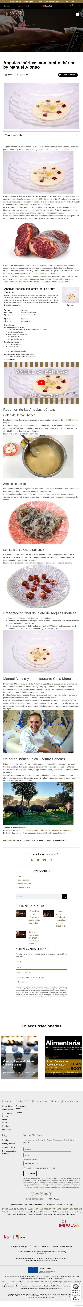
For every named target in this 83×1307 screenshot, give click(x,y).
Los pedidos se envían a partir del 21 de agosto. (41, 2)
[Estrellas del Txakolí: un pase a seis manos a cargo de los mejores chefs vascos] (63, 1056)
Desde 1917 (22, 1101)
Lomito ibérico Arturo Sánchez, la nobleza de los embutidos (47, 830)
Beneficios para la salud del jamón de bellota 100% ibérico (34, 938)
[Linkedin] (46, 1193)
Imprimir (71, 305)
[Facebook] (32, 1193)
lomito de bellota (36, 207)
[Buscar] (64, 896)
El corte (55, 1101)
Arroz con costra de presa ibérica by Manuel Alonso (44, 833)
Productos (7, 1101)
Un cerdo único (40, 1101)
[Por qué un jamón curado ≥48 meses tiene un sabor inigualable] (48, 913)
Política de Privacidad (37, 977)
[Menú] (79, 1284)
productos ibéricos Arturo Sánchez (33, 276)
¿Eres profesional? (70, 1101)
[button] (77, 14)
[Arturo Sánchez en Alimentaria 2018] (19, 1056)
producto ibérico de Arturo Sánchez (16, 703)
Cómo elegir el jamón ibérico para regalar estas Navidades (34, 917)
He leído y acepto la (31, 977)
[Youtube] (41, 1193)
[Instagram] (50, 1193)
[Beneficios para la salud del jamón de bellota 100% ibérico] (21, 934)
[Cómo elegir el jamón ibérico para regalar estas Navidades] (21, 913)
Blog (4, 1135)
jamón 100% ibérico (41, 199)
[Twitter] (37, 1193)
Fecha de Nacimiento (30, 1159)
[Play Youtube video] (41, 383)
